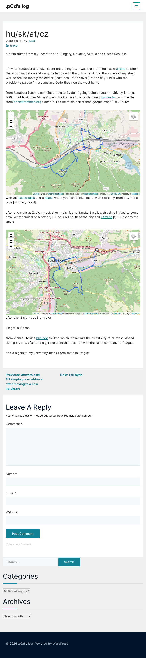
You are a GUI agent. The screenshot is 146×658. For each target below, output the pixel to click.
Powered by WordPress (51, 643)
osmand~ (108, 97)
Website (11, 512)
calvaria (106, 217)
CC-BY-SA (115, 193)
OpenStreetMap (55, 193)
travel (14, 45)
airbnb (120, 69)
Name (11, 474)
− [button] (11, 120)
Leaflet (36, 193)
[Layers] (133, 116)
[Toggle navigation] (136, 6)
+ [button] (11, 114)
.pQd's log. (25, 643)
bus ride (42, 338)
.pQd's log (17, 6)
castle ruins (26, 198)
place (48, 198)
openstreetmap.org (27, 102)
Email (11, 493)
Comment (14, 424)
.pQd (31, 41)
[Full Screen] (11, 126)
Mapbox (135, 193)
